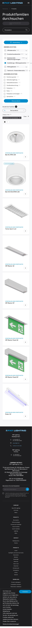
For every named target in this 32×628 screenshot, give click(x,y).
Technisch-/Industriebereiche (16, 70)
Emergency (16, 570)
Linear (15, 550)
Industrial (16, 565)
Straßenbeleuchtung (12, 85)
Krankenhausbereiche (13, 54)
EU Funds (16, 510)
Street (15, 572)
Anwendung (16, 42)
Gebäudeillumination (12, 82)
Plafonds (16, 561)
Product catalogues (16, 582)
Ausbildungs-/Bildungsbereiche (16, 63)
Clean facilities (16, 526)
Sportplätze (10, 96)
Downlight (15, 559)
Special (16, 574)
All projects (16, 520)
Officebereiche (11, 50)
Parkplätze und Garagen (13, 93)
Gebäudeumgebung (12, 79)
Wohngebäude (11, 66)
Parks (8, 91)
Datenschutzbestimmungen (11, 624)
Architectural (16, 568)
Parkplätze (10, 88)
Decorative (16, 554)
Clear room (16, 563)
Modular (16, 557)
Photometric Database (16, 586)
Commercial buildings (16, 524)
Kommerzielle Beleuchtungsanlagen (13, 58)
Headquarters (16, 540)
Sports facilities (16, 528)
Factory (16, 542)
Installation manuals (16, 584)
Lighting (16, 531)
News (16, 512)
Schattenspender (11, 77)
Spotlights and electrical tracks (16, 552)
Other (16, 533)
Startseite (5, 8)
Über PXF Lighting (16, 508)
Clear (25, 116)
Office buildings (16, 522)
